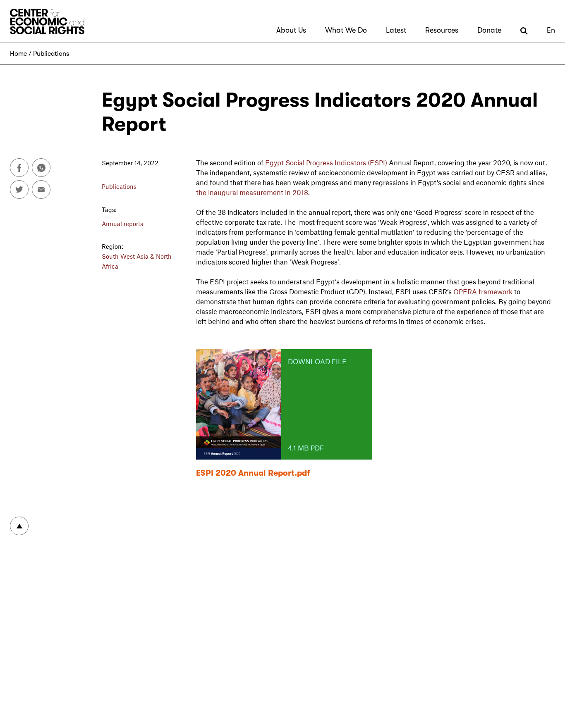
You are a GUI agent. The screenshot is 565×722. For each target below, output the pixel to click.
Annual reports (122, 223)
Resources (441, 30)
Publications (51, 53)
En (551, 30)
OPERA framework (482, 291)
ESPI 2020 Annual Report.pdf (253, 473)
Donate (489, 30)
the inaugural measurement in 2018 (252, 192)
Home (18, 53)
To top (19, 526)
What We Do (346, 30)
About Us (291, 30)
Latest (396, 30)
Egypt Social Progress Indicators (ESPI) (326, 162)
